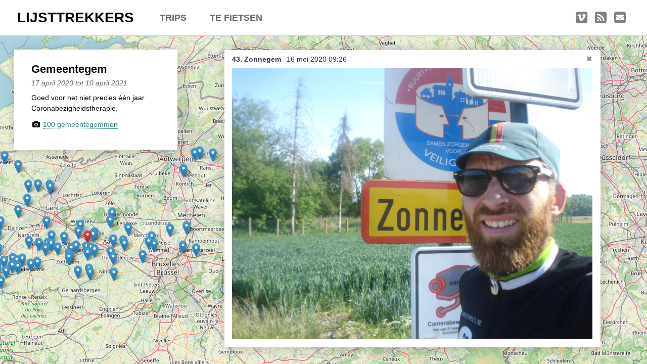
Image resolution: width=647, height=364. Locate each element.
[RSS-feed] (600, 17)
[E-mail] (620, 17)
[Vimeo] (581, 17)
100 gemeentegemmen (80, 124)
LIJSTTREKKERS (75, 17)
